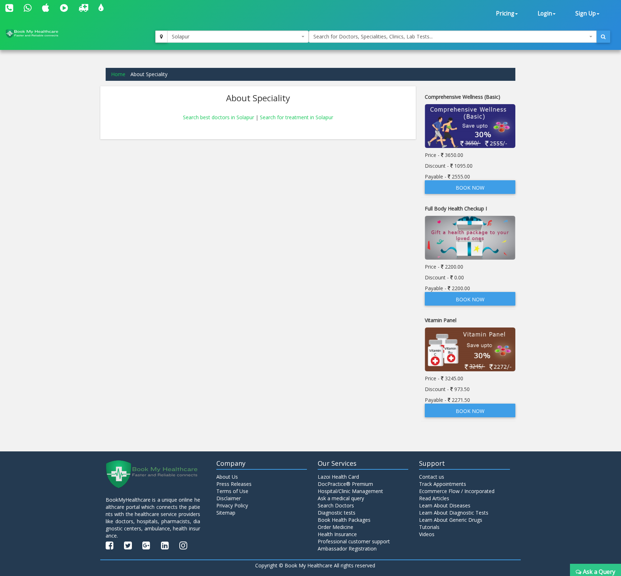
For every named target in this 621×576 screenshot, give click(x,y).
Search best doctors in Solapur (219, 117)
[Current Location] (161, 37)
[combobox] (238, 37)
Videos (426, 534)
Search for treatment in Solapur (296, 117)
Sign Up (585, 13)
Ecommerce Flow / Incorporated (456, 491)
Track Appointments (442, 483)
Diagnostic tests (336, 512)
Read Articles (434, 498)
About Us (227, 476)
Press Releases (234, 483)
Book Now (470, 187)
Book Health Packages (344, 519)
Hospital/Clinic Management (350, 491)
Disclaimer (228, 498)
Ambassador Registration (347, 548)
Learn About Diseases (444, 505)
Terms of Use (232, 491)
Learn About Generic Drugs (450, 519)
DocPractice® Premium (345, 483)
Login (545, 13)
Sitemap (225, 512)
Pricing (505, 13)
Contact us (431, 476)
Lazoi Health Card (338, 476)
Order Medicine (335, 527)
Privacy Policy (232, 505)
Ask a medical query (341, 498)
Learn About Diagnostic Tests (453, 512)
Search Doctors (336, 505)
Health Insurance (337, 534)
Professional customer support (354, 541)
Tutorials (429, 527)
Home (118, 74)
